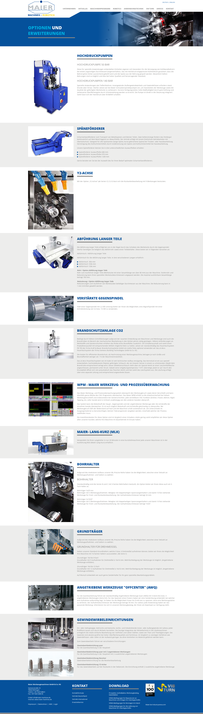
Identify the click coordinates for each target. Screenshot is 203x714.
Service (160, 9)
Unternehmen (69, 9)
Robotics (117, 9)
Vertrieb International (79, 699)
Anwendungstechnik (133, 9)
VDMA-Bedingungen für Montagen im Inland (124, 703)
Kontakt (170, 9)
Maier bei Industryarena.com (156, 705)
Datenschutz (42, 704)
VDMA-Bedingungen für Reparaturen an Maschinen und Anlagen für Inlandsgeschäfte (124, 699)
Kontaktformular (78, 693)
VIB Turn (150, 9)
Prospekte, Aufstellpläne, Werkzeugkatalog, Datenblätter (124, 694)
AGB (50, 704)
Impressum (32, 704)
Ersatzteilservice (77, 702)
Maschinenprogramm (100, 9)
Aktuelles (83, 9)
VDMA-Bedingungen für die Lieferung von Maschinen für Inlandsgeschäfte (123, 707)
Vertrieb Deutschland (79, 696)
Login (56, 704)
